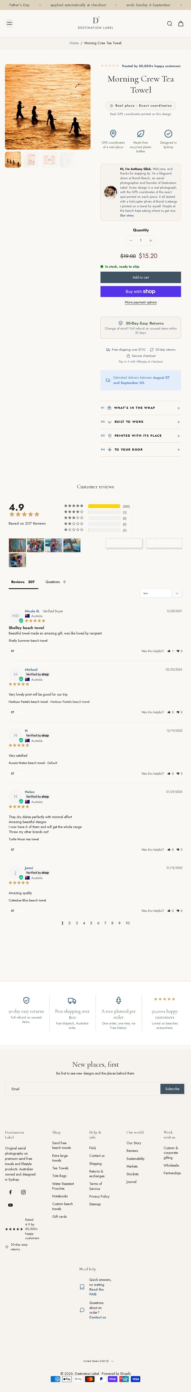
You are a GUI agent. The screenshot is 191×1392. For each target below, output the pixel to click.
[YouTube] (10, 1205)
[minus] (131, 241)
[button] (140, 277)
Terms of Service (95, 1186)
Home (74, 43)
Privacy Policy (99, 1196)
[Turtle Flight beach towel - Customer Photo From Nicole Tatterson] (71, 545)
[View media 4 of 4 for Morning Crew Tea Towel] (13, 160)
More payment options (141, 302)
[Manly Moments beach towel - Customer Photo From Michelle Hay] (35, 545)
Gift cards (59, 1216)
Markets (132, 1166)
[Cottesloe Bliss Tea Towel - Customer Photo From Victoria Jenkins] (17, 545)
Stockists (133, 1174)
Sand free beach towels (61, 1145)
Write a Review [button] (166, 543)
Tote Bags (59, 1176)
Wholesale (171, 1165)
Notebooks (60, 1196)
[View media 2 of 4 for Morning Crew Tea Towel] (49, 160)
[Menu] (9, 23)
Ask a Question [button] (126, 543)
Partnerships (172, 1173)
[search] (169, 23)
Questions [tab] (53, 581)
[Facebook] (10, 1192)
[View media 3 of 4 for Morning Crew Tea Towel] (67, 160)
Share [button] (19, 651)
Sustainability (135, 1158)
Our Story (134, 1143)
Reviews (132, 1150)
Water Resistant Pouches (63, 1186)
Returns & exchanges (96, 1174)
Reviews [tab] (17, 581)
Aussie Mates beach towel (27, 762)
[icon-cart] (180, 23)
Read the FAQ (96, 1291)
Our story (127, 215)
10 (128, 923)
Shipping (95, 1163)
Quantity (141, 230)
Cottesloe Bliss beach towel (27, 900)
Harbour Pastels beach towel (28, 701)
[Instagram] (23, 1192)
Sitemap (95, 1204)
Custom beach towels (62, 1206)
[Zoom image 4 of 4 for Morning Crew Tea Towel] (48, 107)
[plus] (151, 241)
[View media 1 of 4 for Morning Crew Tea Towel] (31, 160)
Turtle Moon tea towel (24, 839)
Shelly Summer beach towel (28, 640)
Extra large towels (60, 1158)
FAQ (92, 1148)
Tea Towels (60, 1168)
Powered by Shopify (116, 1373)
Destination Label (87, 1373)
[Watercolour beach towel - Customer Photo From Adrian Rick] (17, 560)
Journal (132, 1182)
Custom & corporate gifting (171, 1153)
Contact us (96, 1155)
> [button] (138, 923)
